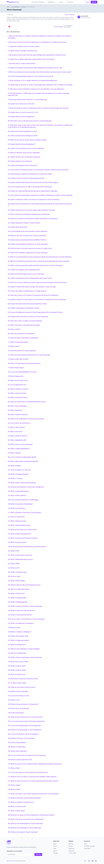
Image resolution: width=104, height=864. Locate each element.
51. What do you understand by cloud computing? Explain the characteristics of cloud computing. (40, 257)
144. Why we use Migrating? (17, 653)
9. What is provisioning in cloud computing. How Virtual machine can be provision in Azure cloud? (39, 72)
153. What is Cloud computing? (18, 691)
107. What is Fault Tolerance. (17, 495)
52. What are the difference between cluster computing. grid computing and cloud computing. (38, 261)
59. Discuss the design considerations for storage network (27, 291)
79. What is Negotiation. (16, 376)
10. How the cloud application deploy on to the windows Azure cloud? (30, 76)
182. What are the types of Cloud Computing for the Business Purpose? (31, 815)
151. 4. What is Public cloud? (17, 683)
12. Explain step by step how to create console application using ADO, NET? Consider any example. (40, 85)
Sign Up (94, 2)
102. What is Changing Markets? (18, 474)
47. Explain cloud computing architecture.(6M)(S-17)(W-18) (27, 240)
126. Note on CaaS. (14, 576)
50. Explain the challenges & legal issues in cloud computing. (28, 252)
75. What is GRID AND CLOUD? (18, 359)
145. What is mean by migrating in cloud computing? (25, 657)
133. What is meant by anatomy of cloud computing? (25, 606)
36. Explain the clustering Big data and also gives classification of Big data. (32, 191)
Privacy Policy (72, 853)
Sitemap (55, 853)
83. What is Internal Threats (17, 393)
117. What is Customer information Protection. (23, 538)
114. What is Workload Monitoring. (19, 525)
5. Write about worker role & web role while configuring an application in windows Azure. (37, 55)
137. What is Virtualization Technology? (21, 623)
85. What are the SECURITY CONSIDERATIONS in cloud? (27, 402)
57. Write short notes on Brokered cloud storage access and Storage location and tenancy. (37, 282)
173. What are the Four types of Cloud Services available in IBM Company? (32, 777)
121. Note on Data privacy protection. (20, 555)
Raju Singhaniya (68, 25)
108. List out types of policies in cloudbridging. (23, 500)
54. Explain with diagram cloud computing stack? (24, 270)
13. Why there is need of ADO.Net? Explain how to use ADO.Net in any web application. (36, 89)
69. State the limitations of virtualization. (21, 333)
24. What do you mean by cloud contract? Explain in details (27, 140)
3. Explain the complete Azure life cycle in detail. (24, 46)
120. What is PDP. (13, 551)
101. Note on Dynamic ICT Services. (19, 470)
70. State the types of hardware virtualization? (23, 338)
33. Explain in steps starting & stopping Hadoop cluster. (26, 178)
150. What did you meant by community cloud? (23, 679)
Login (87, 2)
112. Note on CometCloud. (16, 517)
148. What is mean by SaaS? (17, 670)
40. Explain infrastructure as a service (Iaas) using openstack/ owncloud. (31, 210)
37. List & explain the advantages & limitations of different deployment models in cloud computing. (40, 195)
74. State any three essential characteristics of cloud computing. (29, 355)
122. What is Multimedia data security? (20, 559)
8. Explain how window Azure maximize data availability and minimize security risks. (35, 68)
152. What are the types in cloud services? (21, 687)
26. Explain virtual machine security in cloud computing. (26, 148)
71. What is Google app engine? (18, 342)
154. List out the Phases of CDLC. (19, 696)
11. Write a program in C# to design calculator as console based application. (32, 80)
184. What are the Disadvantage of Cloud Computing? (25, 823)
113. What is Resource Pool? (17, 521)
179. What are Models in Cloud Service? (21, 802)
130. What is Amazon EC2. (16, 593)
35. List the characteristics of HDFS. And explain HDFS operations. (30, 187)
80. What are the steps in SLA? (18, 380)
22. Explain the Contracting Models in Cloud (22, 131)
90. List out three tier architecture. (19, 423)
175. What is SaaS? (14, 785)
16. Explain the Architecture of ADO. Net (21, 104)
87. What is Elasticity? (15, 410)
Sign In (55, 850)
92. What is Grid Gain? (15, 431)
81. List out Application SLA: (17, 385)
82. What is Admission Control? (18, 389)
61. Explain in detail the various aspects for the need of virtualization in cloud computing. (37, 299)
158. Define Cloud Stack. (16, 713)
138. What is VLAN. (14, 627)
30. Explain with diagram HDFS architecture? (23, 165)
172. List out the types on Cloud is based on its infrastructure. (28, 772)
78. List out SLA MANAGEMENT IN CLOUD (22, 372)
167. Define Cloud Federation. (17, 751)
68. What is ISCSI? (14, 329)
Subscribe (38, 854)
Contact (71, 846)
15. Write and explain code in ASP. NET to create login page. (27, 99)
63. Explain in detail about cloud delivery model (23, 308)
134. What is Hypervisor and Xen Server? (21, 610)
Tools (85, 844)
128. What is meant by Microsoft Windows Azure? (24, 585)
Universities (87, 848)
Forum (55, 846)
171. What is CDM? (14, 768)
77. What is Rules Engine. (16, 368)
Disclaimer (71, 850)
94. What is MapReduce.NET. (17, 440)
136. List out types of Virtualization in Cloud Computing (26, 619)
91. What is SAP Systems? (16, 427)
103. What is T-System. (15, 478)
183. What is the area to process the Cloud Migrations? (26, 819)
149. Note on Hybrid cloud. (16, 674)
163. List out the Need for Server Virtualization (23, 734)
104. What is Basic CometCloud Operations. (22, 483)
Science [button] (61, 2)
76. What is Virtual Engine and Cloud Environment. (24, 363)
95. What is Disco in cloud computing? (20, 444)
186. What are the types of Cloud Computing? (23, 832)
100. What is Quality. (14, 466)
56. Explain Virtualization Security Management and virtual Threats (30, 278)
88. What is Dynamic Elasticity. (18, 414)
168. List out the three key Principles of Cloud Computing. (27, 755)
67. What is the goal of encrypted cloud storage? (24, 325)
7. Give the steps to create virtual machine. (21, 63)
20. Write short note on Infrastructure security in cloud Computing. (30, 121)
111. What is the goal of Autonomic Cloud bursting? (24, 512)
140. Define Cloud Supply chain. (18, 636)
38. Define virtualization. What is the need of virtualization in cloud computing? (33, 199)
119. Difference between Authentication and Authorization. (27, 546)
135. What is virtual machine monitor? (20, 615)
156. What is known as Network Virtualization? (23, 704)
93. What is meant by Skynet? (17, 436)
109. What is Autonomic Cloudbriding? (20, 504)
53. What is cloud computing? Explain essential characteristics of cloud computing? (35, 265)
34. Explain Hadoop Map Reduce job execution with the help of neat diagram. (33, 182)
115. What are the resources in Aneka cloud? (22, 529)
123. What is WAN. (14, 563)
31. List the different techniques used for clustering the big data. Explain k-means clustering (38, 170)
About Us (71, 844)
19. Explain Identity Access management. (21, 116)
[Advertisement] (86, 43)
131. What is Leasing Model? (17, 598)
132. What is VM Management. (18, 602)
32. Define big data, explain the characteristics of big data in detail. (30, 174)
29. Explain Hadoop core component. (20, 161)
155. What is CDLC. (14, 700)
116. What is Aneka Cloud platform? (19, 534)
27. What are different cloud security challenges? (24, 153)
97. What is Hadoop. (14, 453)
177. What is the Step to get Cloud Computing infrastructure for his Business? (33, 794)
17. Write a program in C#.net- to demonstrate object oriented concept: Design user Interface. (38, 108)
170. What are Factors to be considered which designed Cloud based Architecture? (35, 764)
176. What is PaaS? (14, 789)
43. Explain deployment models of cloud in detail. (24, 223)
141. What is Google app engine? (18, 640)
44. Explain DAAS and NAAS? (17, 227)
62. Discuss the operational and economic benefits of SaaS (27, 304)
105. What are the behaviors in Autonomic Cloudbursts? (26, 487)
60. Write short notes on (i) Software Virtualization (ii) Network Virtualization (33, 295)
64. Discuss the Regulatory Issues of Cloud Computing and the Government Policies (35, 312)
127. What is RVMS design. (16, 581)
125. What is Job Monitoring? (17, 572)
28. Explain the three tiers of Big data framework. (24, 157)
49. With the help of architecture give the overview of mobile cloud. (30, 248)
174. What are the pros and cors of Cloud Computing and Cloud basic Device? (33, 781)
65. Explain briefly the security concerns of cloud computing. (28, 316)
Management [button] (51, 2)
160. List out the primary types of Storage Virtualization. (26, 721)
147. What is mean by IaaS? (17, 666)
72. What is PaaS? (14, 346)
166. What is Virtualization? (17, 747)
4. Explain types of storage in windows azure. (23, 51)
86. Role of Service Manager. (17, 406)
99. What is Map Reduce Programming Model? (23, 461)
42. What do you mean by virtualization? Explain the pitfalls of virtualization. (33, 218)
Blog (54, 844)
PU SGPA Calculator (89, 846)
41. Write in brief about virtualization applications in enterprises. (29, 214)
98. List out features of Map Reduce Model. (22, 457)
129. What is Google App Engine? (19, 589)
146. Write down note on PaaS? (18, 661)
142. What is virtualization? (16, 644)
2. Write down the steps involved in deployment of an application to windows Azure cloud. (37, 42)
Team (54, 848)
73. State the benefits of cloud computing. (22, 350)
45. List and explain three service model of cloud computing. (27, 231)
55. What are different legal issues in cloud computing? (26, 274)
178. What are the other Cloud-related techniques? (24, 798)
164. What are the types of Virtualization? (21, 738)
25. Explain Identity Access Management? (21, 144)
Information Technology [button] (38, 2)
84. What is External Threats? (17, 397)
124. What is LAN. (13, 568)
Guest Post (72, 848)
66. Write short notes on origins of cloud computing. (25, 321)
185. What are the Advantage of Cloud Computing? (24, 828)
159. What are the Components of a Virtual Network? (25, 717)
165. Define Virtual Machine (17, 742)
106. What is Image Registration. (18, 491)
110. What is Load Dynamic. (16, 508)
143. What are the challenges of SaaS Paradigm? (24, 649)
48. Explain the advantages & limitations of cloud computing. (28, 244)
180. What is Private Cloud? (17, 806)
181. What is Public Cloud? (16, 811)
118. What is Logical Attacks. (17, 542)
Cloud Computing (69, 14)
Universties (70, 2)
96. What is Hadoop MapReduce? (19, 448)
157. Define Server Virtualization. (18, 708)
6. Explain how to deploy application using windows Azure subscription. (31, 59)
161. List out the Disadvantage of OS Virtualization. (24, 725)
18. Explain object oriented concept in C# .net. (23, 112)
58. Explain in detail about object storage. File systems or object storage (32, 287)
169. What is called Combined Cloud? (20, 759)
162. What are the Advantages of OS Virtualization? (25, 730)
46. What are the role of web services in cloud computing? (27, 235)
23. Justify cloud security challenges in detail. (23, 135)
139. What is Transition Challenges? (19, 632)
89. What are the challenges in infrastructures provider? (26, 419)
